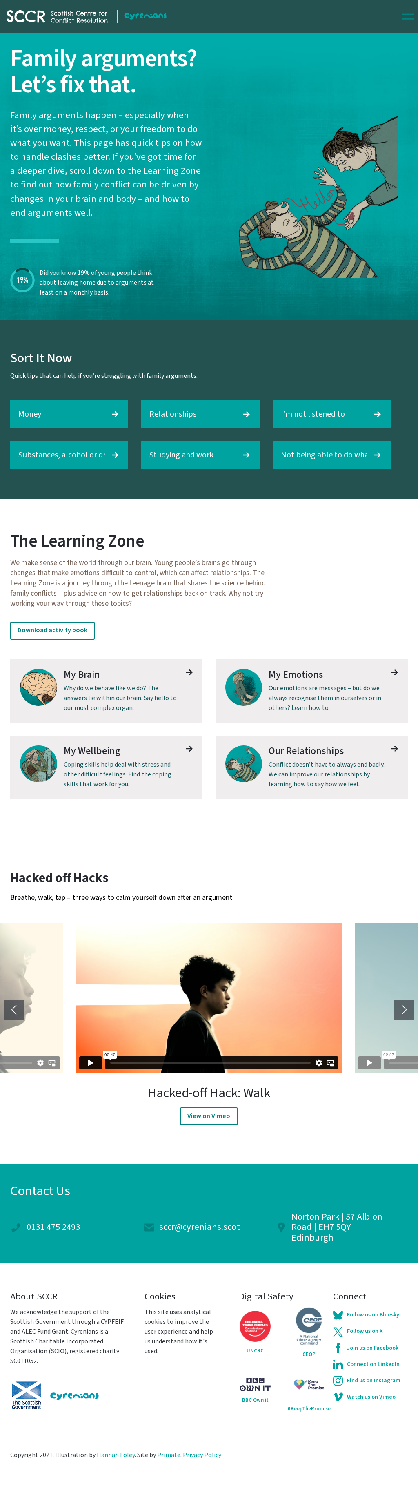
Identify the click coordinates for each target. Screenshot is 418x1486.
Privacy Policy (202, 1454)
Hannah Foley (116, 1454)
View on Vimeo (208, 1115)
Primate (168, 1454)
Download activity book (52, 630)
